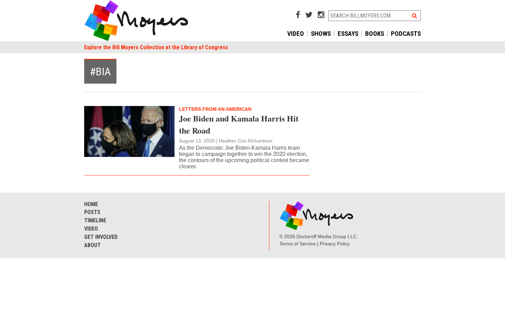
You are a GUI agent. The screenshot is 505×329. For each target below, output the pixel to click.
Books (374, 34)
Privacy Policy (335, 243)
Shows (321, 34)
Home (91, 204)
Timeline (95, 220)
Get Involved (100, 237)
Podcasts (406, 34)
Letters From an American (215, 109)
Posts (92, 212)
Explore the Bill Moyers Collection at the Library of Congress (156, 47)
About (92, 245)
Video (295, 34)
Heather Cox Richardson (245, 141)
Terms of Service (297, 243)
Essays (348, 34)
